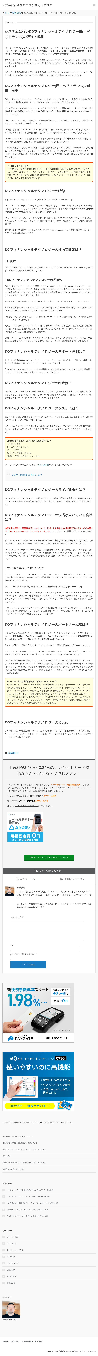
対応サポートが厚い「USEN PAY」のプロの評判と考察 (27, 1210)
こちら (14, 1320)
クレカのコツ (12, 1243)
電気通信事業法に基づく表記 (13, 1169)
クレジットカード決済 (15, 1250)
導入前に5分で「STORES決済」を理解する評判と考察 (27, 1216)
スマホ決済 (11, 1257)
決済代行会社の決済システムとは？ (27, 475)
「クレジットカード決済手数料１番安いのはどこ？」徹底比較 (30, 1190)
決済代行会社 (13, 753)
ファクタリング (12, 1263)
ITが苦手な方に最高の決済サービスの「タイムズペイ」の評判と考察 (32, 1203)
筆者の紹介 (6, 1156)
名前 (11, 945)
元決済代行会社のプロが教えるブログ (27, 5)
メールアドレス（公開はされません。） (23, 954)
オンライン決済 (12, 1237)
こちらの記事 (43, 465)
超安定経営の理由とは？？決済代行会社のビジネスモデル (24, 1163)
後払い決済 (11, 1270)
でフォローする (27, 878)
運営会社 (5, 1341)
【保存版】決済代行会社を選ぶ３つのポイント (20, 1143)
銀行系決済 (11, 1283)
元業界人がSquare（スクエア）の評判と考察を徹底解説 (28, 1196)
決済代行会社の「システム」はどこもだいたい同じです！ (24, 1149)
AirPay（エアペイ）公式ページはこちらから (49, 857)
